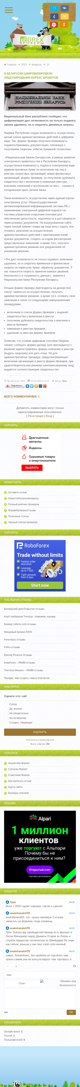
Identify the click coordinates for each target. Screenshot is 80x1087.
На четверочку (17, 718)
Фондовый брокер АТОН (18, 632)
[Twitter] (32, 386)
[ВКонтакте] (27, 386)
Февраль (37, 64)
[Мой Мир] (40, 386)
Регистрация (35, 416)
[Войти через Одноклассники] (64, 25)
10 (48, 64)
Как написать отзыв (19, 781)
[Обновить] (74, 966)
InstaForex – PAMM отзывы (19, 662)
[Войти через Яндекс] (65, 16)
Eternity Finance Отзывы (18, 655)
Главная (11, 64)
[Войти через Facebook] (54, 16)
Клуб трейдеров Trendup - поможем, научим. (30, 616)
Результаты (32, 740)
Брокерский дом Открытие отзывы (24, 609)
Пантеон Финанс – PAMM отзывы (23, 670)
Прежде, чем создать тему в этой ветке (27, 678)
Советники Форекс (19, 775)
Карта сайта (15, 787)
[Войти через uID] (54, 8)
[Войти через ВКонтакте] (65, 8)
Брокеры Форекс (32, 40)
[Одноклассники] (36, 386)
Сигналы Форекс (17, 769)
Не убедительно (19, 713)
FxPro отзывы (12, 647)
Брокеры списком (18, 793)
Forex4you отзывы (14, 639)
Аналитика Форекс (19, 763)
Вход (49, 416)
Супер (13, 704)
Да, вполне (15, 709)
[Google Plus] (45, 386)
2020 (24, 64)
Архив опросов (46, 740)
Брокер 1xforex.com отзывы (20, 624)
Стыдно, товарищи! (20, 722)
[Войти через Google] (54, 25)
